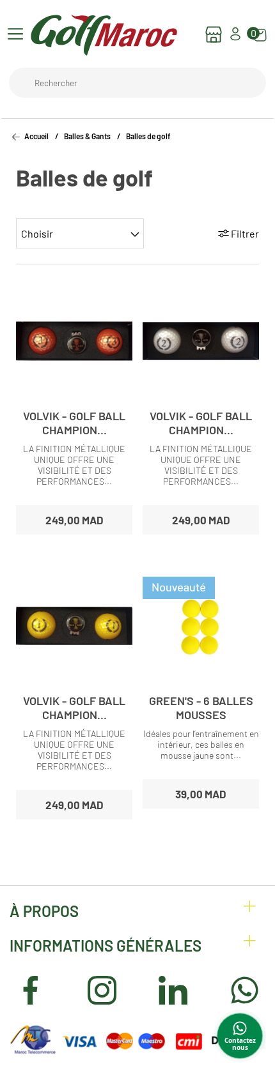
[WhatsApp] (244, 991)
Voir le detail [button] (74, 392)
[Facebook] (30, 991)
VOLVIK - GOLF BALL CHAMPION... (74, 423)
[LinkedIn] (173, 991)
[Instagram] (102, 991)
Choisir (37, 233)
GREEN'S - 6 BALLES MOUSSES (201, 708)
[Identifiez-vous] (235, 38)
